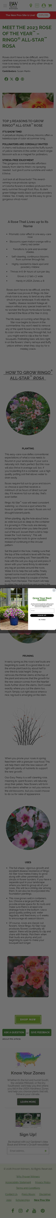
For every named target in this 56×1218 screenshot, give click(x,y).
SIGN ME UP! (42, 615)
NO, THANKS (42, 619)
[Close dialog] (54, 590)
